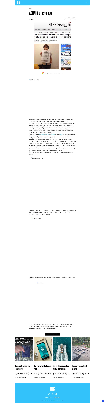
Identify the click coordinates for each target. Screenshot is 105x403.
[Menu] (87, 2)
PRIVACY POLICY (48, 397)
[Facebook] (52, 394)
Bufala (16, 362)
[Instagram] (49, 394)
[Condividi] (65, 18)
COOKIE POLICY (57, 397)
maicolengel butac (33, 17)
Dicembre (41, 134)
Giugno (61, 134)
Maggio (53, 134)
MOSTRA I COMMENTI (52, 334)
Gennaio (47, 134)
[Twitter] (56, 394)
